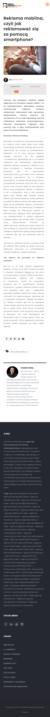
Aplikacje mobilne (12, 654)
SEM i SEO (8, 668)
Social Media (10, 673)
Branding (8, 659)
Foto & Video (9, 677)
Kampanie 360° (10, 663)
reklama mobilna (19, 352)
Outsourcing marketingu (16, 686)
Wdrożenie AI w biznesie (14, 682)
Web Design (9, 645)
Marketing (35, 86)
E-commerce (9, 649)
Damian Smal (17, 79)
